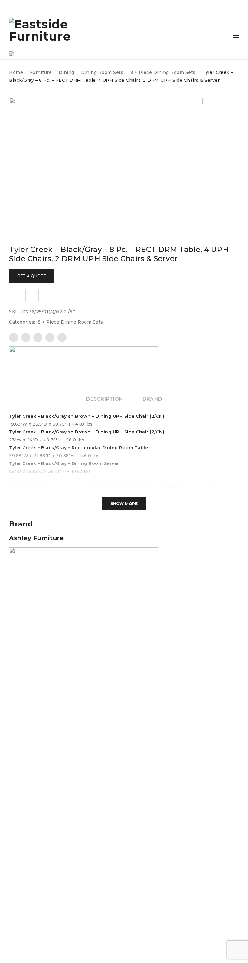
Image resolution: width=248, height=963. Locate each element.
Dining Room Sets (102, 72)
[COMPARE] (32, 295)
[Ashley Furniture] (83, 361)
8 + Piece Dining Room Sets (163, 72)
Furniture (41, 72)
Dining (66, 72)
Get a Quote (31, 276)
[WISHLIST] (15, 295)
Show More (124, 503)
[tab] (104, 399)
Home (16, 72)
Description (104, 399)
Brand (152, 399)
